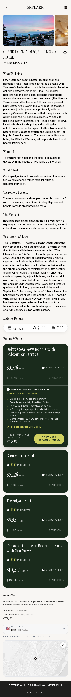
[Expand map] (63, 645)
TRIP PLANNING (36, 685)
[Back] (7, 7)
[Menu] (66, 7)
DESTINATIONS (17, 685)
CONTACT (40, 692)
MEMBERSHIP (55, 685)
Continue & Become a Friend (49, 439)
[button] (35, 658)
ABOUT (30, 692)
